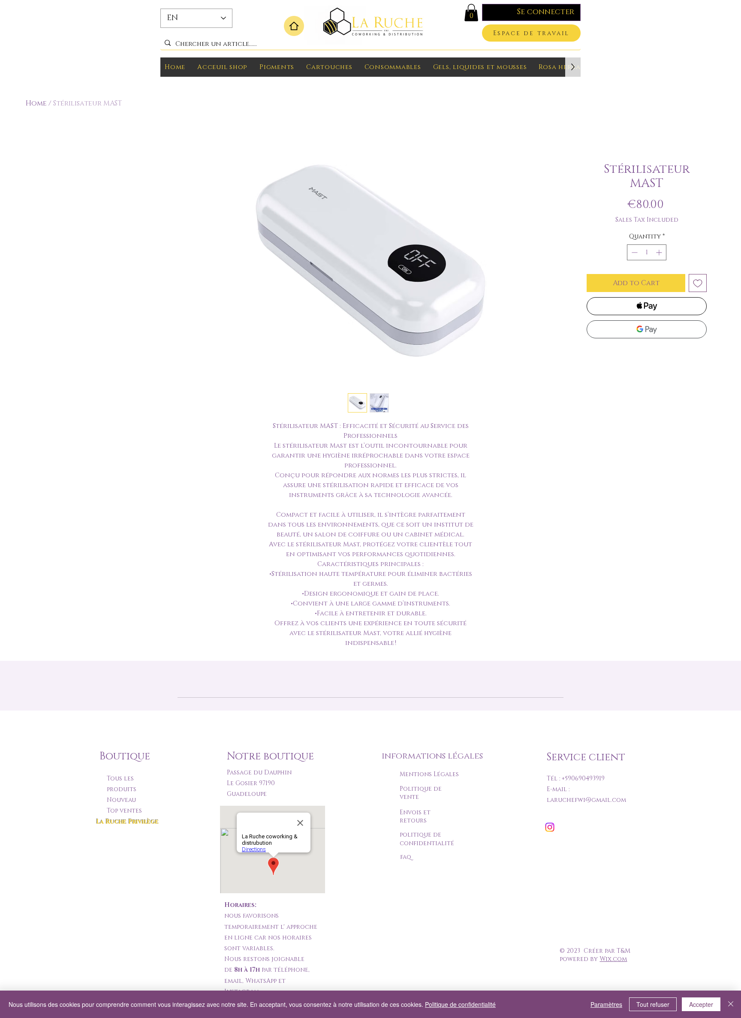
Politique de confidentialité (460, 1004)
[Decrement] (633, 252)
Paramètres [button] (606, 1004)
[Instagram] (550, 827)
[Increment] (659, 252)
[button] (471, 12)
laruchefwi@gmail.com (586, 800)
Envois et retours (415, 816)
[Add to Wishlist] (698, 283)
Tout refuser (652, 1004)
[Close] (731, 1004)
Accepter (701, 1004)
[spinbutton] (646, 252)
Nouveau (121, 800)
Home (36, 103)
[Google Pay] (647, 329)
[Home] (294, 26)
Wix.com (613, 959)
